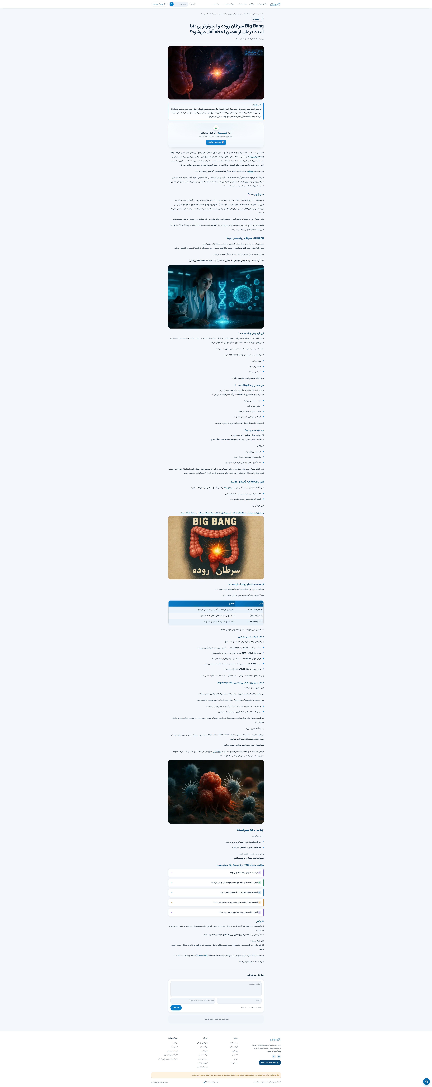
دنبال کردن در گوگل (214, 142)
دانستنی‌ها (234, 1063)
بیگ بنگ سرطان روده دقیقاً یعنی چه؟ (244, 872)
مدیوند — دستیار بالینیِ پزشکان (168, 1059)
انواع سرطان (234, 1047)
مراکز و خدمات (229, 4)
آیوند (204, 1082)
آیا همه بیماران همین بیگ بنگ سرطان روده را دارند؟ (239, 892)
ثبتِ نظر (176, 1007)
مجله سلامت (243, 4)
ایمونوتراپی (256, 14)
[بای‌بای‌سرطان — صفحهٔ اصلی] (275, 4)
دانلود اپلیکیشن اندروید (268, 1062)
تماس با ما (174, 1047)
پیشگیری (235, 1051)
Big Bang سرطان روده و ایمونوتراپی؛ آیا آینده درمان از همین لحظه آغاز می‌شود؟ (226, 14)
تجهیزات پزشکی (203, 1063)
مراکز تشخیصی (203, 1055)
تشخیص (235, 1055)
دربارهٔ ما (216, 4)
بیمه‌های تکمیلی (202, 1067)
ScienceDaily (202, 955)
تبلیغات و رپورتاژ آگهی (171, 1055)
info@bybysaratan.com (159, 1082)
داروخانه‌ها (204, 1051)
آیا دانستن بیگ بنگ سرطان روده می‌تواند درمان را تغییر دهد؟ (235, 902)
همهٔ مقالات (234, 1043)
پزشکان (251, 4)
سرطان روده (228, 487)
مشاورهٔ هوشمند (262, 4)
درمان (236, 1059)
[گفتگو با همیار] (426, 1081)
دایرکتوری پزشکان (202, 1043)
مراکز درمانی (204, 1047)
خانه (262, 14)
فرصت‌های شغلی (172, 1051)
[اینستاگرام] (279, 1056)
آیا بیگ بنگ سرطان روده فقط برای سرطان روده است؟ (238, 912)
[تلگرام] (274, 1056)
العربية (193, 4)
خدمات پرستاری (203, 1059)
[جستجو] (172, 4)
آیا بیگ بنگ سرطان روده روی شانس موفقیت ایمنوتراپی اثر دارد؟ (234, 882)
